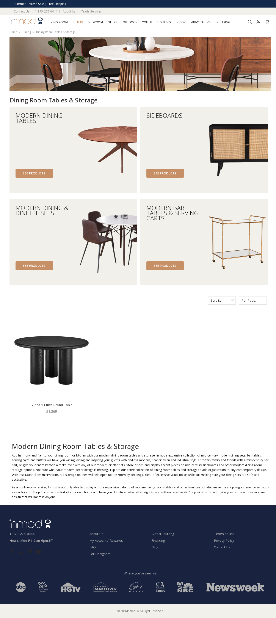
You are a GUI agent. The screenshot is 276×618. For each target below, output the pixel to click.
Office (113, 22)
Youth (147, 22)
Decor (181, 22)
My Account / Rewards (106, 540)
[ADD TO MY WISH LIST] (91, 323)
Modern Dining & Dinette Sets (42, 209)
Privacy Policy (224, 540)
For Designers (100, 554)
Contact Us (21, 11)
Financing (158, 540)
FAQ (92, 547)
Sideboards (164, 114)
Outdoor (130, 22)
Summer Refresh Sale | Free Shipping (40, 4)
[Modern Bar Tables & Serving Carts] (236, 242)
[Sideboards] (236, 150)
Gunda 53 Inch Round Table (51, 405)
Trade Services (91, 11)
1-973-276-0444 (46, 11)
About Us (69, 11)
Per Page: (249, 300)
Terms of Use (224, 534)
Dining (77, 22)
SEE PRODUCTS (34, 173)
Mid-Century (200, 22)
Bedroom (95, 22)
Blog (155, 547)
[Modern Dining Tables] (105, 150)
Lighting (164, 22)
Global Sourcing (163, 534)
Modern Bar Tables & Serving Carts (172, 212)
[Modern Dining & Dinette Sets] (105, 242)
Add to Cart (51, 390)
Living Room (58, 22)
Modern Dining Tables (39, 117)
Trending (222, 22)
